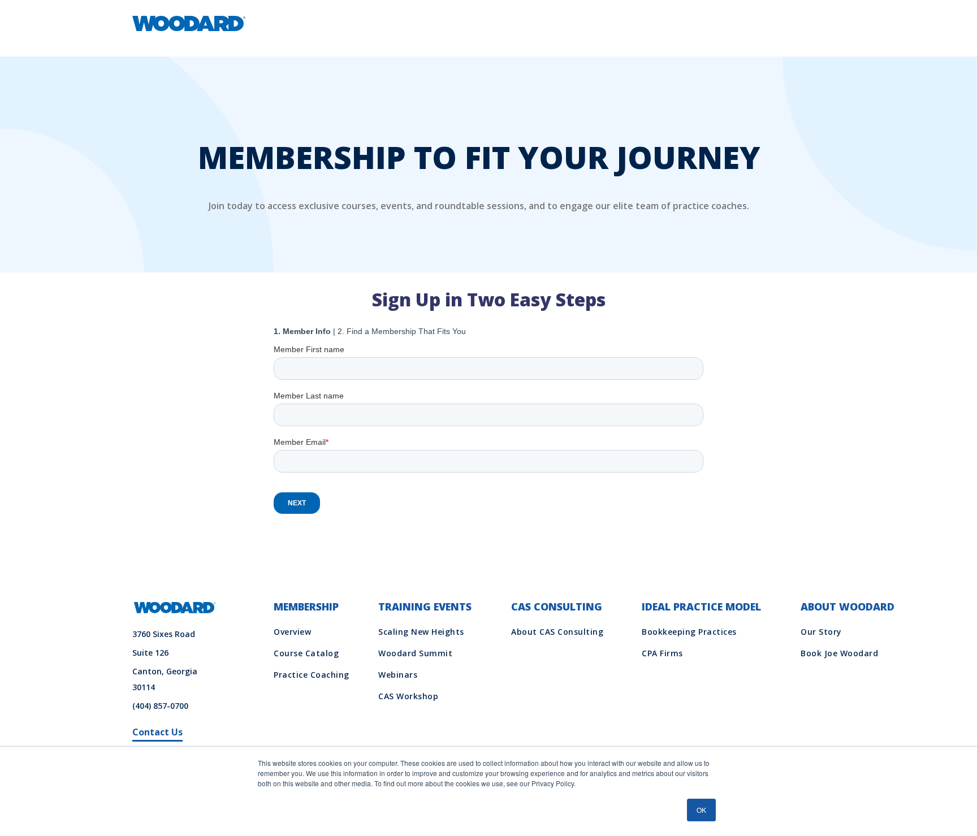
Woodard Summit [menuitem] (415, 653)
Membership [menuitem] (306, 606)
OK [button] (701, 810)
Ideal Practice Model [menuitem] (701, 606)
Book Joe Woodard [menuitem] (839, 653)
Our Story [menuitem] (821, 631)
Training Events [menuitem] (425, 606)
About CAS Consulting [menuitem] (557, 631)
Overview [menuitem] (292, 631)
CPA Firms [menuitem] (662, 653)
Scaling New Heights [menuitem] (421, 631)
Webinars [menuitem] (397, 674)
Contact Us (157, 732)
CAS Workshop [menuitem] (408, 696)
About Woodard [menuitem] (847, 606)
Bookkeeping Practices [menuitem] (689, 631)
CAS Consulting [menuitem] (556, 606)
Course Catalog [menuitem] (306, 653)
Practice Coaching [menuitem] (311, 674)
